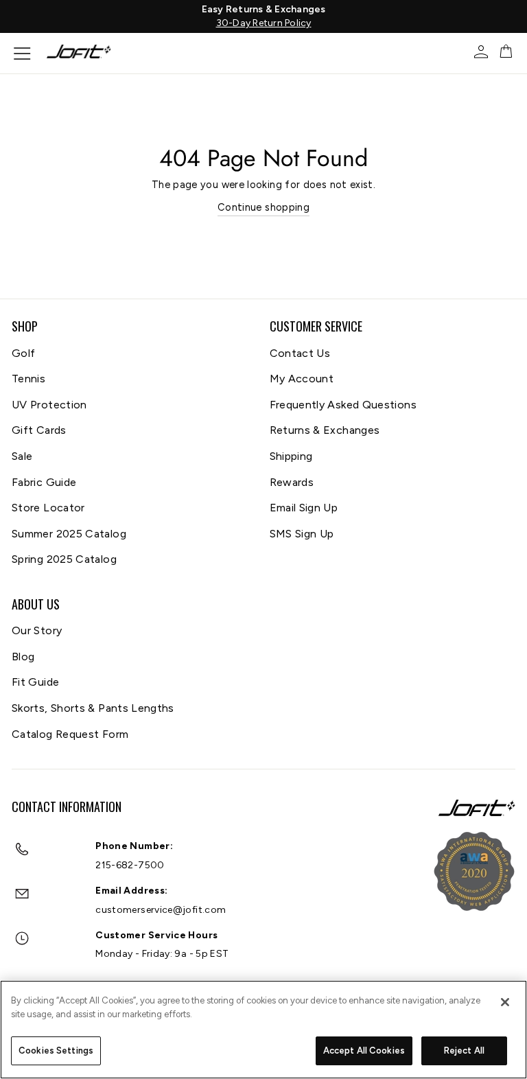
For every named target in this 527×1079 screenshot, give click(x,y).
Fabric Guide (44, 482)
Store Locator (48, 507)
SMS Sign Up (302, 533)
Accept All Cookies (364, 1050)
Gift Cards (39, 430)
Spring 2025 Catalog (64, 559)
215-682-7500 (129, 865)
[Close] (505, 1002)
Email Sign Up (304, 507)
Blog (23, 656)
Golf (23, 353)
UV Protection (49, 404)
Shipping (291, 456)
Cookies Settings (56, 1050)
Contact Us (300, 353)
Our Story (37, 630)
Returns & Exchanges (325, 430)
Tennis (28, 378)
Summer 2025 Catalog (69, 533)
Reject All (464, 1050)
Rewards (292, 482)
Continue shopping (263, 207)
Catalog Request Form (70, 734)
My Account (302, 378)
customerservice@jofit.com (160, 910)
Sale (22, 456)
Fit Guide (35, 681)
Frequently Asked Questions (343, 404)
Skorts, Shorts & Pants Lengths (93, 708)
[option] (263, 16)
